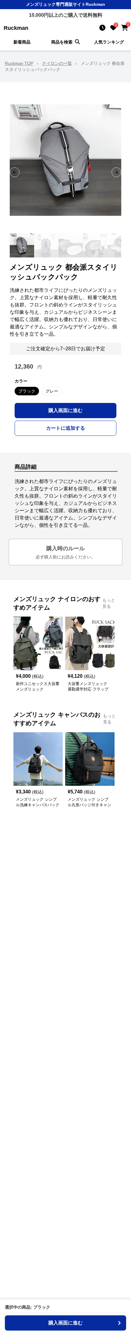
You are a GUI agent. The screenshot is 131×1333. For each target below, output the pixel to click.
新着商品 (21, 42)
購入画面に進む (65, 410)
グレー (51, 391)
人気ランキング (109, 42)
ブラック (26, 391)
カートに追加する (65, 428)
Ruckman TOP (19, 63)
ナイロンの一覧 (57, 63)
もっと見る (108, 603)
